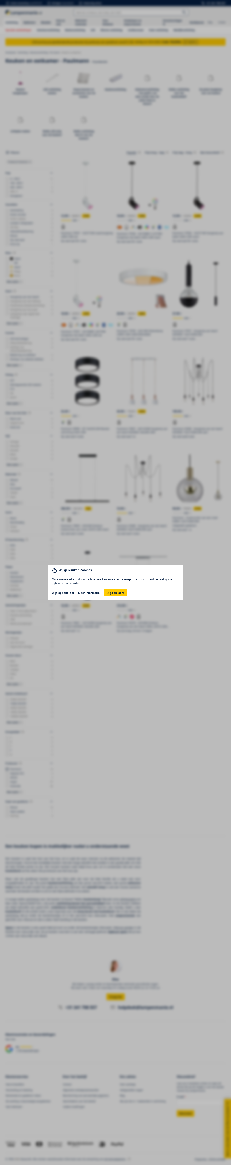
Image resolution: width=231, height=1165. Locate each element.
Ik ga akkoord (115, 593)
